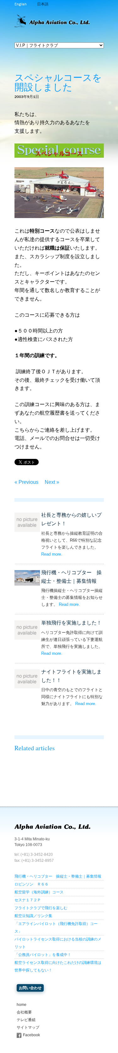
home (21, 1004)
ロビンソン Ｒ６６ (31, 884)
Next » (52, 482)
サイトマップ (28, 1027)
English (20, 4)
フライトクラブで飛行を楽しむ (40, 908)
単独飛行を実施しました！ (71, 622)
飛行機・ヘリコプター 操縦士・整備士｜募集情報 (57, 876)
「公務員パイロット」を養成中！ (42, 955)
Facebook (31, 1035)
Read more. (51, 554)
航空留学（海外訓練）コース (39, 892)
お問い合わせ (30, 988)
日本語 (42, 4)
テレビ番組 (26, 1020)
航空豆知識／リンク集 (33, 916)
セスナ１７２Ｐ (27, 900)
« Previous (26, 482)
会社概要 (24, 1012)
